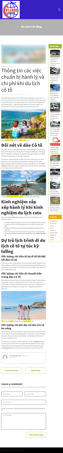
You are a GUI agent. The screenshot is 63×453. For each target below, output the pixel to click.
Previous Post (11, 370)
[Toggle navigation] (59, 10)
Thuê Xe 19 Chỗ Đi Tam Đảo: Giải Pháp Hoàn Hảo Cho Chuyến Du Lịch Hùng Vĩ (55, 116)
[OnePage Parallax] (11, 10)
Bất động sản (53, 221)
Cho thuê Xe (4, 66)
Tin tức (52, 240)
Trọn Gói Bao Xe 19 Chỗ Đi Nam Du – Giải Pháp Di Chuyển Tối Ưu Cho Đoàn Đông (55, 61)
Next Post (35, 370)
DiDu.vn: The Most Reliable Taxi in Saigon (54, 178)
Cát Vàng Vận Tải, (15, 356)
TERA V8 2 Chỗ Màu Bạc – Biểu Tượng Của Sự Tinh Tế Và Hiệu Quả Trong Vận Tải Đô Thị (55, 131)
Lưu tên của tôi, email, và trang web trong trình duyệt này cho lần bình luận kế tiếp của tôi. (23, 409)
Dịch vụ (52, 226)
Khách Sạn (53, 230)
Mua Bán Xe (53, 235)
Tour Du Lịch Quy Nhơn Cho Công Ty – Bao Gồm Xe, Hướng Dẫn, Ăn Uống (55, 78)
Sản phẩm (52, 237)
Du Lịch (10, 66)
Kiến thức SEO (53, 233)
